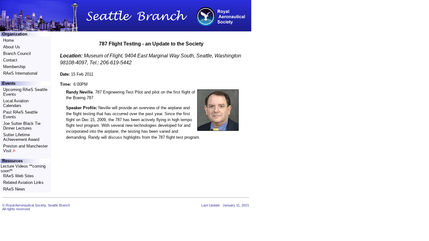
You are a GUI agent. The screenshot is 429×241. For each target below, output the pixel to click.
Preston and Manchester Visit (25, 148)
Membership (14, 66)
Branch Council (17, 53)
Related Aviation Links (23, 182)
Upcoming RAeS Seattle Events (25, 92)
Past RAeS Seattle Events (20, 114)
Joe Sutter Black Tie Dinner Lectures (22, 126)
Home (8, 40)
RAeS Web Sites (18, 176)
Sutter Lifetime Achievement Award (21, 137)
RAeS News (14, 189)
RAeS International (20, 73)
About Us (11, 47)
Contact (10, 60)
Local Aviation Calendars (16, 103)
